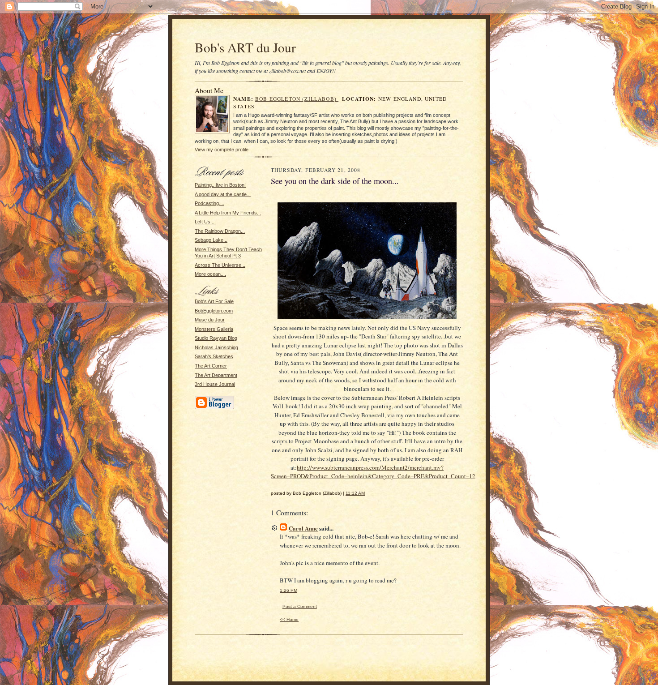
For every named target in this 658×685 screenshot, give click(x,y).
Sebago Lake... (211, 240)
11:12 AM (355, 493)
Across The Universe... (220, 265)
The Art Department (216, 375)
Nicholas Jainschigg (216, 347)
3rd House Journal (215, 384)
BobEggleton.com (214, 310)
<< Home (289, 619)
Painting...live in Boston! (220, 185)
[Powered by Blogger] (214, 408)
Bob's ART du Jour (245, 47)
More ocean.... (210, 274)
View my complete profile (221, 149)
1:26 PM (288, 590)
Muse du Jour (210, 319)
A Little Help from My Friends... (228, 212)
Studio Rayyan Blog (216, 338)
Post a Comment (299, 606)
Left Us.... (205, 221)
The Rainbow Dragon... (220, 231)
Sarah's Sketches (214, 356)
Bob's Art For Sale (214, 301)
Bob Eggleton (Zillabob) (296, 98)
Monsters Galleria (214, 329)
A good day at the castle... (223, 194)
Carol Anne (303, 528)
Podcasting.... (209, 203)
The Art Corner (211, 365)
